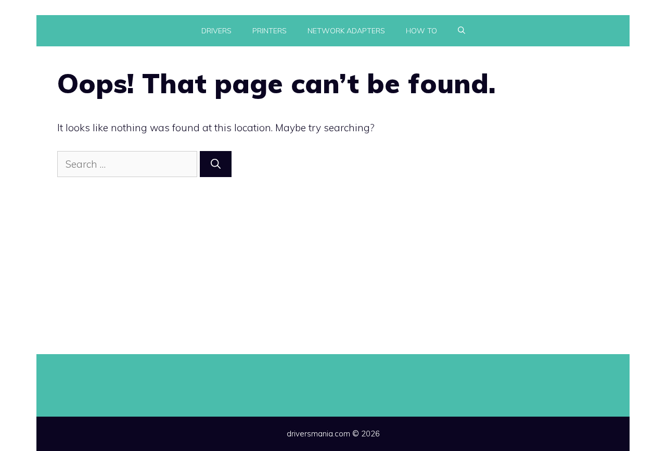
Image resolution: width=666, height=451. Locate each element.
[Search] (216, 164)
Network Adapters (346, 30)
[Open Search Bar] (461, 30)
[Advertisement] (333, 255)
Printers (269, 30)
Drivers (216, 30)
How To (421, 30)
